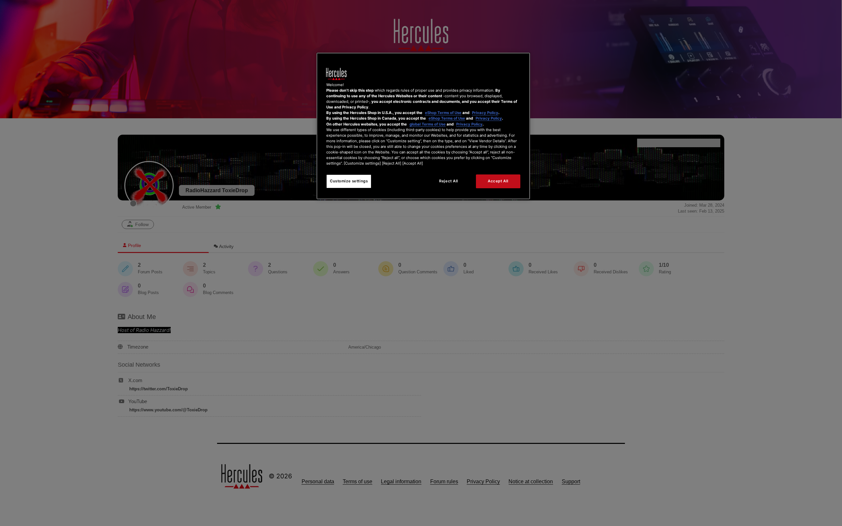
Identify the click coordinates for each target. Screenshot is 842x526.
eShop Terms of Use (443, 112)
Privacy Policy (485, 112)
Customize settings (349, 181)
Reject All (448, 181)
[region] (423, 126)
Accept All (498, 181)
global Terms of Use (427, 124)
